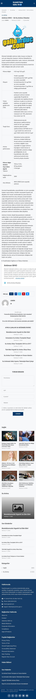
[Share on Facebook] (16, 293)
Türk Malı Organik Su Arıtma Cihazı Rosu (18, 349)
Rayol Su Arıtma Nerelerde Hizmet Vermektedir (15, 684)
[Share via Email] (27, 293)
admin (7, 20)
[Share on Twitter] (19, 293)
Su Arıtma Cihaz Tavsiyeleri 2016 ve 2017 (18, 344)
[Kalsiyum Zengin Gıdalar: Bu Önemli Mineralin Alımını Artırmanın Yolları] (9, 436)
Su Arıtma (12, 10)
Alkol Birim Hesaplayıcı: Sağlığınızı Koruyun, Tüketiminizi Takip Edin (8, 485)
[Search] (34, 3)
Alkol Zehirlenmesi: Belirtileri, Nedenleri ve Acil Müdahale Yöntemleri (26, 485)
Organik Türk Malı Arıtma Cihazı (10, 680)
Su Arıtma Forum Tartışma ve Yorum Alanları (18, 355)
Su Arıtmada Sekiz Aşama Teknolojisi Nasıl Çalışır (18, 361)
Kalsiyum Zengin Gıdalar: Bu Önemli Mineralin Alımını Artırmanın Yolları (9, 445)
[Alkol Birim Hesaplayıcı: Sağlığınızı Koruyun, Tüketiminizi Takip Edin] (9, 476)
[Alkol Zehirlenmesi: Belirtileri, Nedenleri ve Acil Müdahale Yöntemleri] (26, 476)
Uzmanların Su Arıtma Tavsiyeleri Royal (18, 338)
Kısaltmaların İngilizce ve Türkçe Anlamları (15, 261)
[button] (3, 507)
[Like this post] (11, 293)
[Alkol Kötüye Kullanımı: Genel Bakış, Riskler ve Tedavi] (26, 456)
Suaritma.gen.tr (23, 690)
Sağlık (18, 568)
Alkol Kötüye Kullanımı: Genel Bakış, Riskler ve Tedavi (26, 464)
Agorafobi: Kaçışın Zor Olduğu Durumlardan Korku (26, 444)
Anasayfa (4, 10)
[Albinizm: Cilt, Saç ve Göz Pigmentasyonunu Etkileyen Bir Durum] (9, 456)
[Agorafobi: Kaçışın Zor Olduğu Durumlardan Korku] (26, 436)
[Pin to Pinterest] (23, 293)
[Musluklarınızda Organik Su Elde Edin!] (18, 508)
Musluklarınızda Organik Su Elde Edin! (18, 332)
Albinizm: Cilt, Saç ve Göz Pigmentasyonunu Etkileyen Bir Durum (8, 465)
